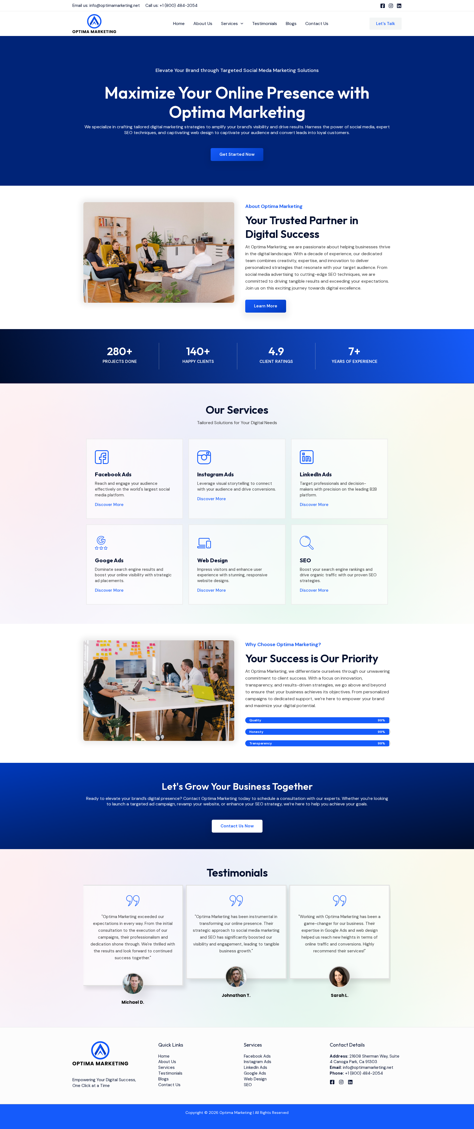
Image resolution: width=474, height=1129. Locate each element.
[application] (240, 23)
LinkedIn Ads (255, 1067)
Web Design (255, 1079)
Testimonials (264, 23)
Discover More (109, 504)
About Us (202, 23)
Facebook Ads (257, 1056)
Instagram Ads (257, 1061)
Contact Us (316, 23)
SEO (248, 1085)
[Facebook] (382, 5)
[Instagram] (390, 5)
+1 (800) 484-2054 (179, 5)
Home (179, 23)
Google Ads (255, 1073)
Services (229, 23)
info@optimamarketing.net (114, 5)
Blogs (291, 23)
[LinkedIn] (399, 5)
